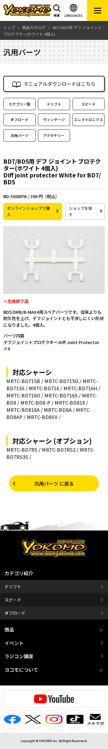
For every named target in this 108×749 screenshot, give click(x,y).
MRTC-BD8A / (59, 409)
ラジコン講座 (18, 656)
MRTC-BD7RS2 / (60, 449)
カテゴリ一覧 (19, 103)
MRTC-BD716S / (62, 395)
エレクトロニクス (88, 119)
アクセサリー (53, 135)
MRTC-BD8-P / (36, 402)
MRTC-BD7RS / (23, 449)
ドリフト (54, 103)
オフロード (19, 119)
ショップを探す (80, 211)
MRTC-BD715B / (24, 381)
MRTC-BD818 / (71, 402)
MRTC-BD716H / (81, 388)
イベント (14, 642)
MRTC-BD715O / (62, 381)
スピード (88, 103)
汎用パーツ (19, 135)
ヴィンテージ (54, 119)
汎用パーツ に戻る (54, 483)
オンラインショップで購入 (28, 211)
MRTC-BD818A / (24, 409)
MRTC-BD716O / (24, 395)
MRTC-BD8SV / (44, 417)
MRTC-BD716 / (45, 388)
